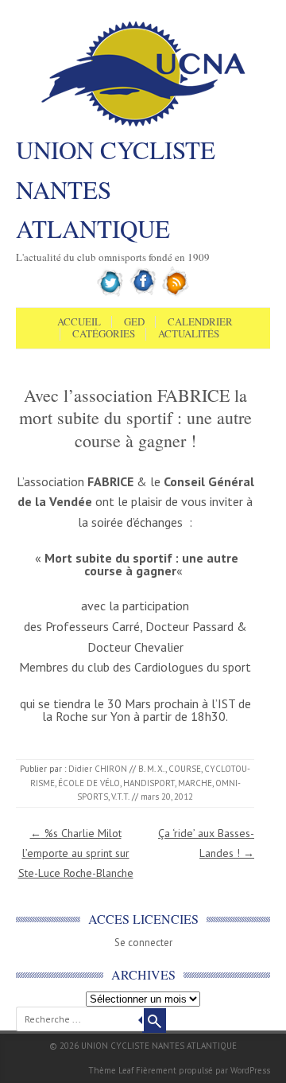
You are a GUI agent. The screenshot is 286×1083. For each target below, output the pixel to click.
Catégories (103, 334)
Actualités (188, 334)
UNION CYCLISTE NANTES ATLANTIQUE (115, 189)
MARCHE (195, 783)
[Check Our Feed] (176, 293)
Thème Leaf (110, 1070)
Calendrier (200, 322)
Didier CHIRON (97, 768)
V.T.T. (120, 796)
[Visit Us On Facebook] (143, 293)
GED (134, 322)
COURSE (184, 768)
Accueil (79, 322)
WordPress (250, 1070)
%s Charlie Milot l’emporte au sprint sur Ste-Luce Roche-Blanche (75, 853)
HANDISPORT (149, 783)
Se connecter (143, 942)
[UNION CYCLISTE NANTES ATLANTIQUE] (143, 125)
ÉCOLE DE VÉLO (89, 783)
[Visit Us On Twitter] (111, 293)
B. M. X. (151, 768)
